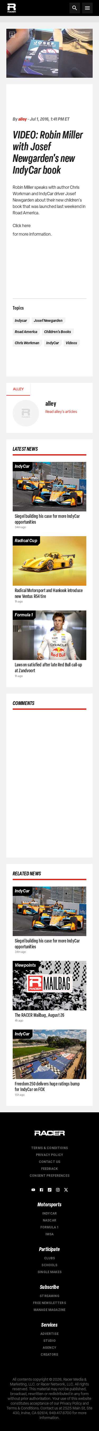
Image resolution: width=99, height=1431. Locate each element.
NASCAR (49, 1220)
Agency (49, 1348)
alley (22, 119)
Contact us (49, 1162)
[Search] (74, 8)
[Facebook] (41, 1190)
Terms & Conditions (49, 1148)
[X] (66, 1190)
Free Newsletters (49, 1303)
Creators (49, 1354)
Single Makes (49, 1272)
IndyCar (49, 1213)
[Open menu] (87, 8)
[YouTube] (33, 1190)
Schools (49, 1265)
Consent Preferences (49, 1176)
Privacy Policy (49, 1155)
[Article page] (49, 486)
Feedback (49, 1169)
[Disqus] (49, 782)
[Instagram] (58, 1190)
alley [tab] (18, 389)
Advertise (49, 1334)
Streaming (49, 1296)
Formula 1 (49, 1227)
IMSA (49, 1234)
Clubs (49, 1258)
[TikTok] (50, 1190)
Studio (49, 1341)
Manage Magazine (49, 1310)
